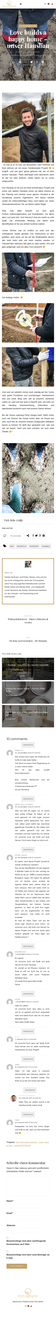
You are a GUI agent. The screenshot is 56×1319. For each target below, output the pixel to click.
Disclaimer (39, 1301)
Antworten (28, 745)
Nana (17, 1037)
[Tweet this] (31, 62)
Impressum (17, 1301)
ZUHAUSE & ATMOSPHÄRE (36, 55)
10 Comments (15, 536)
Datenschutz (28, 1301)
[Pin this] (43, 62)
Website (11, 1225)
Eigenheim (34, 546)
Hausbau (46, 546)
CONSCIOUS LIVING (17, 55)
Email (10, 1213)
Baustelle (21, 546)
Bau (12, 546)
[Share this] (26, 62)
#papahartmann (27, 1096)
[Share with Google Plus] (37, 62)
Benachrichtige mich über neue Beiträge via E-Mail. (28, 1256)
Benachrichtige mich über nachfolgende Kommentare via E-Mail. (26, 1242)
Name (10, 1201)
